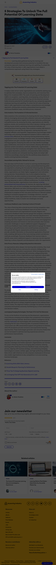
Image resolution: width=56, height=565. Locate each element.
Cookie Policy (41, 274)
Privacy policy (34, 274)
